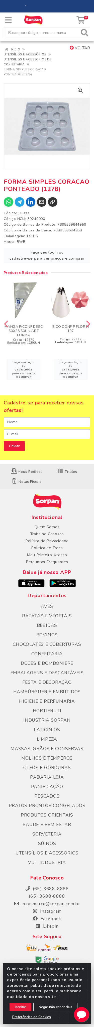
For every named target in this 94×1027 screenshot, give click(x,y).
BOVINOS (47, 635)
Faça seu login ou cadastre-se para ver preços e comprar (47, 255)
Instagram (50, 911)
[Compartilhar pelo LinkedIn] (30, 202)
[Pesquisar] (84, 32)
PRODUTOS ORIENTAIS (47, 815)
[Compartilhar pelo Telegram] (19, 202)
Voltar (82, 48)
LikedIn (50, 926)
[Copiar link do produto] (52, 202)
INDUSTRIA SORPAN (47, 720)
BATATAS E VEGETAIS (47, 616)
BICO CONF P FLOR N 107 (70, 328)
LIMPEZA (47, 739)
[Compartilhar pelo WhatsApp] (8, 202)
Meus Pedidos (30, 471)
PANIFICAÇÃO (47, 787)
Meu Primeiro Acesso (47, 554)
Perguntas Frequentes (47, 561)
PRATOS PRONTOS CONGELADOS (47, 806)
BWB (21, 241)
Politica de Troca (47, 547)
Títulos (70, 471)
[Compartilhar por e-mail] (41, 202)
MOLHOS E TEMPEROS (47, 758)
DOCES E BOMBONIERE (47, 663)
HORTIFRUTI (47, 711)
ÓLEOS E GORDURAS (47, 768)
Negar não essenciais (55, 1007)
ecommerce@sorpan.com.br (50, 904)
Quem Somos (47, 526)
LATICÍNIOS (47, 730)
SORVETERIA (47, 834)
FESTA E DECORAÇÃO (47, 682)
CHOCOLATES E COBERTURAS (47, 644)
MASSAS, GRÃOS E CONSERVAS (47, 749)
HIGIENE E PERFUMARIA (47, 701)
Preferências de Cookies (31, 1017)
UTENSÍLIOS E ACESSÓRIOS (47, 853)
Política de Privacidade (47, 540)
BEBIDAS (47, 625)
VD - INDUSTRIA (47, 862)
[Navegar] (6, 324)
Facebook (50, 919)
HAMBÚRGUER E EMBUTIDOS (47, 692)
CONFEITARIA (47, 654)
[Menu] (8, 19)
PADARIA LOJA (47, 777)
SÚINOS (47, 844)
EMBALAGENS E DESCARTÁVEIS (47, 673)
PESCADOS (46, 796)
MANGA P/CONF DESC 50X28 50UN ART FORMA (24, 331)
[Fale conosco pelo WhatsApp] (81, 1014)
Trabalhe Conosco (47, 533)
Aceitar (20, 1007)
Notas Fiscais (30, 481)
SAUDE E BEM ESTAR (47, 825)
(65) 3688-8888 (47, 896)
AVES (47, 606)
